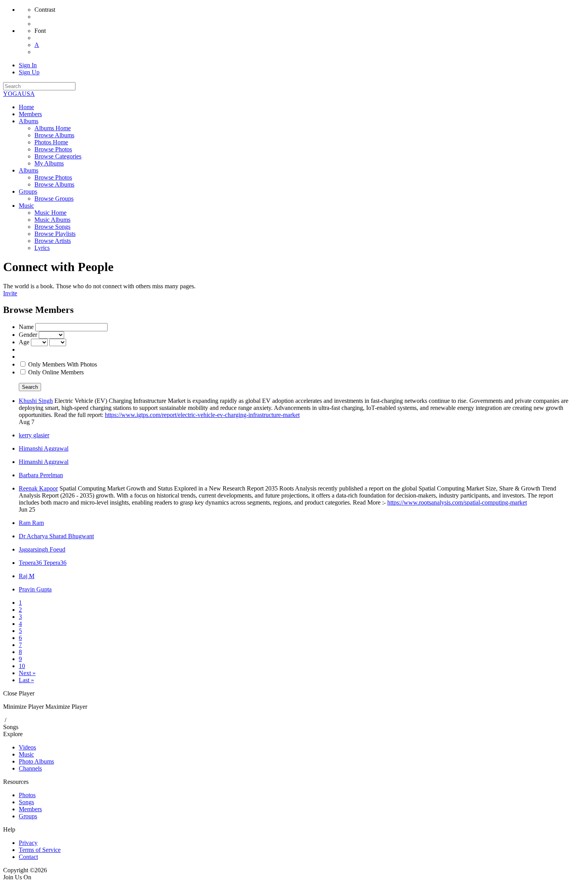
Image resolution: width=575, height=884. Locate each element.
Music (26, 754)
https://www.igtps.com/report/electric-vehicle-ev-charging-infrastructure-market (202, 414)
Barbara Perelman (41, 475)
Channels (30, 768)
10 (22, 666)
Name (26, 326)
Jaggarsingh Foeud (42, 549)
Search (30, 387)
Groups (28, 816)
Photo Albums (36, 761)
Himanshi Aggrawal (43, 448)
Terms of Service (40, 849)
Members (30, 809)
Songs (10, 727)
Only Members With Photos (62, 364)
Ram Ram (31, 522)
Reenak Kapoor (38, 488)
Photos (27, 795)
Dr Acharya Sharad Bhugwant (56, 536)
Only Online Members (56, 372)
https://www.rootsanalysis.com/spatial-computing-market (457, 502)
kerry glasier (34, 435)
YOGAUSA (19, 93)
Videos (27, 747)
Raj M (26, 576)
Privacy (28, 842)
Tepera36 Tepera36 (42, 562)
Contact (28, 856)
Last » (26, 680)
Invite (10, 293)
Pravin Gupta (35, 589)
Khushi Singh (36, 400)
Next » (27, 673)
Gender (28, 334)
